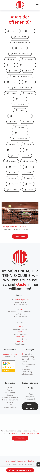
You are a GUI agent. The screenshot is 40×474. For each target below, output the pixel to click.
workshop (14, 82)
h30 (28, 155)
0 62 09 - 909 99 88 (20, 334)
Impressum (10, 461)
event (12, 59)
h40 (29, 167)
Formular (7, 357)
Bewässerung (27, 369)
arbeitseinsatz (28, 65)
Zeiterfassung (27, 371)
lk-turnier (21, 133)
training (15, 70)
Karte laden (20, 438)
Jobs (23, 376)
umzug (29, 172)
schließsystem (21, 138)
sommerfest (21, 36)
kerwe (14, 172)
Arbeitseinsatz (27, 374)
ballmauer (21, 127)
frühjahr (14, 184)
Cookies (31, 461)
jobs (30, 184)
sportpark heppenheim (21, 116)
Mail (14, 357)
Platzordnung (10, 392)
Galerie (10, 402)
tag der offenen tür (21, 53)
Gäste (21, 284)
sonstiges (14, 31)
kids (29, 70)
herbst (14, 178)
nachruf (15, 167)
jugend (30, 82)
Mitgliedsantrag (28, 357)
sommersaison (21, 42)
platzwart (14, 189)
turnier (21, 110)
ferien (31, 150)
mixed (14, 144)
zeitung (13, 93)
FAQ (10, 405)
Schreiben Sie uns (20, 339)
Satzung (10, 395)
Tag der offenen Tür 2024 (14, 226)
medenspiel (29, 59)
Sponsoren (26, 366)
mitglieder (30, 161)
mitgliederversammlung (21, 76)
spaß (29, 144)
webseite (21, 48)
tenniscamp (14, 150)
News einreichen (10, 407)
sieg (11, 65)
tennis (30, 31)
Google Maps (20, 344)
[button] (37, 5)
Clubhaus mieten (28, 364)
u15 (15, 155)
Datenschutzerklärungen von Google (25, 433)
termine (21, 99)
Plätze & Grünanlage (10, 397)
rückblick (29, 93)
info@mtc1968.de (20, 329)
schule (30, 189)
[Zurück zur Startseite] (20, 5)
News (10, 387)
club (14, 121)
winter (29, 178)
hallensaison (21, 104)
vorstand (12, 161)
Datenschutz (21, 461)
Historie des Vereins (10, 400)
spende (28, 121)
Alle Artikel (20, 236)
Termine (10, 390)
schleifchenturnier (21, 87)
